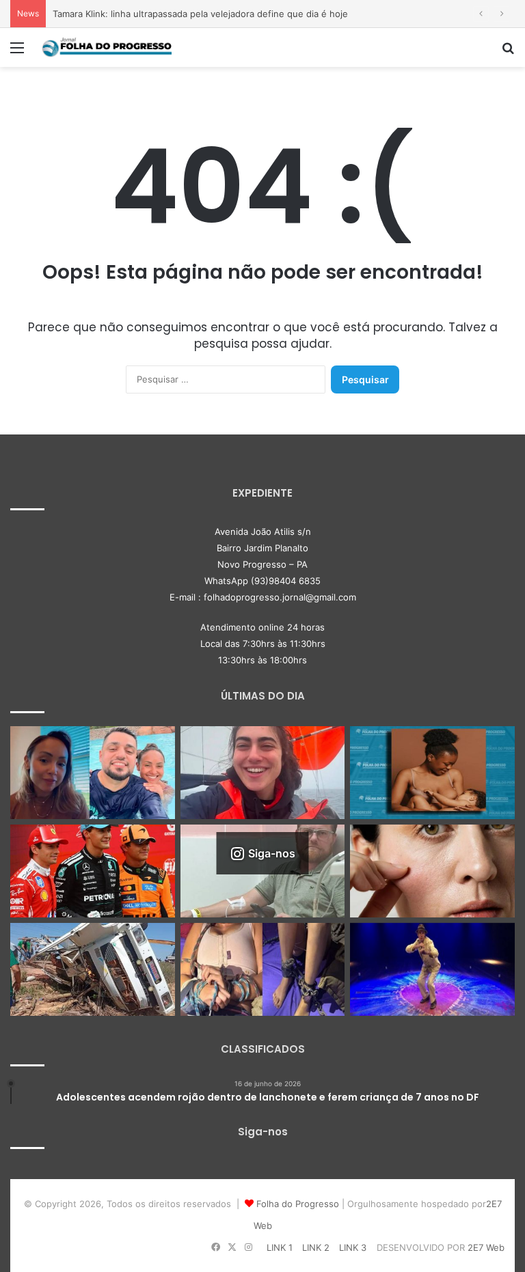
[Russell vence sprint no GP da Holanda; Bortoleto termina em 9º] (92, 871)
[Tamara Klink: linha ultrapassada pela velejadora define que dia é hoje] (262, 772)
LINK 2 (315, 1247)
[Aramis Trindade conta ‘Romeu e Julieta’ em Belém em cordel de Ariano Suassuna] (432, 969)
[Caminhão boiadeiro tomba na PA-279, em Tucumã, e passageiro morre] (92, 969)
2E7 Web (486, 1247)
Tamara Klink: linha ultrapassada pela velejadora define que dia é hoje (200, 13)
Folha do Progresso (297, 1203)
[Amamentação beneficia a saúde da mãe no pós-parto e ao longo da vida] (432, 772)
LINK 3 (352, 1247)
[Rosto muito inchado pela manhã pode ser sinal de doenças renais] (432, 871)
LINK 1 (280, 1247)
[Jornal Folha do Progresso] (107, 47)
